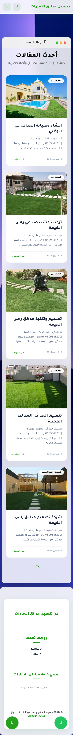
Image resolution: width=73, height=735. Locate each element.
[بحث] (17, 7)
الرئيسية (36, 649)
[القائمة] (7, 7)
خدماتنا (36, 654)
